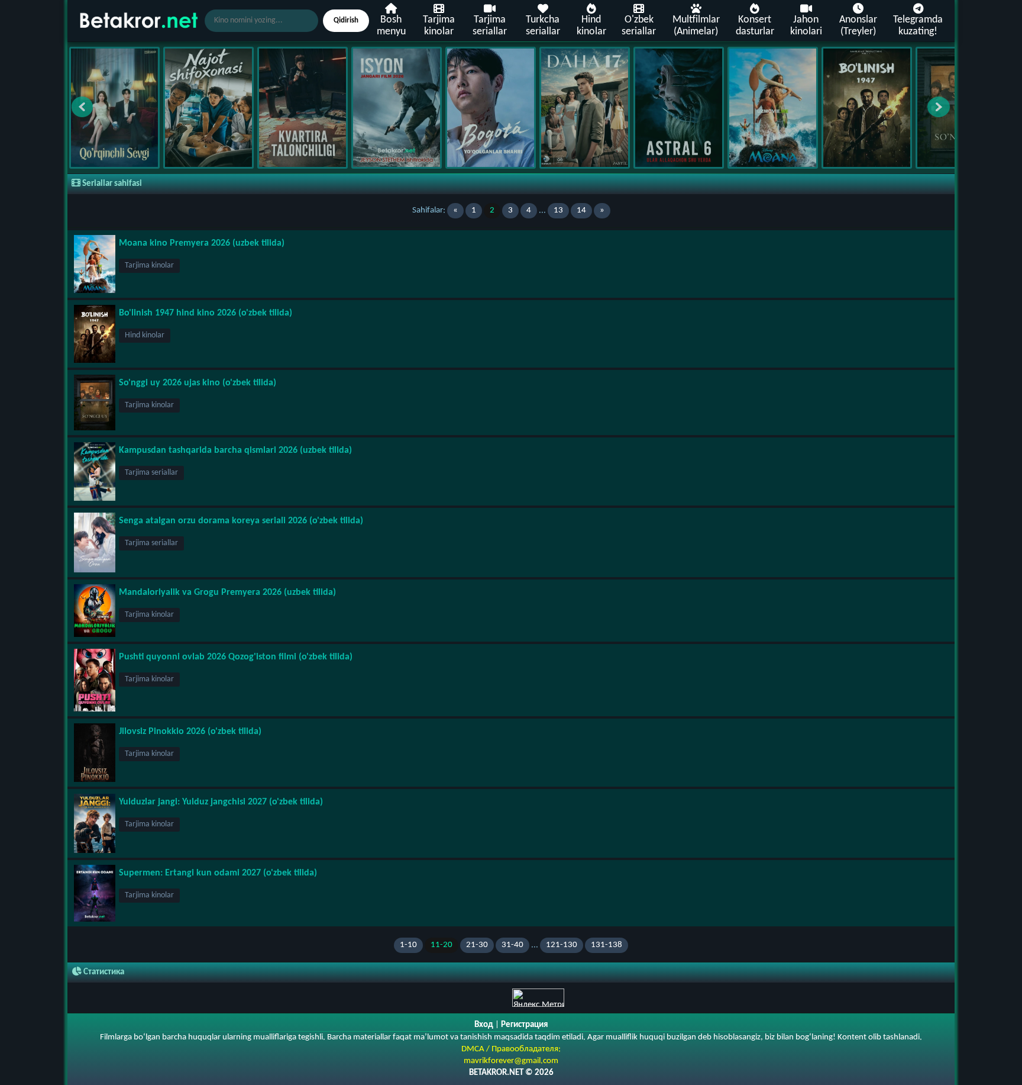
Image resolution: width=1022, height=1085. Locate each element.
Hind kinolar (591, 25)
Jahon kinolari (806, 25)
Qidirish (346, 20)
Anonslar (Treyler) (858, 25)
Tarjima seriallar (490, 25)
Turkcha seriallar (543, 25)
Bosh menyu (391, 25)
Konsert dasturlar (755, 25)
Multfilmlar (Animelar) (696, 25)
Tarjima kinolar (439, 25)
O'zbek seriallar (639, 25)
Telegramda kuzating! (918, 25)
